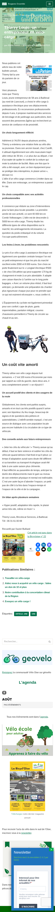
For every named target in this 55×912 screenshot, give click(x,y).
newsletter (26, 833)
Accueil (7, 15)
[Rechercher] (50, 641)
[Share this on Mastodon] (49, 545)
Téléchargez (16, 814)
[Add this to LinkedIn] (43, 545)
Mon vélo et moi (30, 45)
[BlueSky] (38, 549)
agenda (44, 717)
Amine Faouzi (14, 45)
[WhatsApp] (49, 549)
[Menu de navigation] (49, 4)
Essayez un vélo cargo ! (17, 601)
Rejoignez (7, 672)
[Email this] (43, 549)
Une (33, 614)
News (15, 15)
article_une (22, 614)
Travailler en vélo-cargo (17, 578)
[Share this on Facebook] (38, 545)
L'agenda (27, 682)
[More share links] (38, 554)
